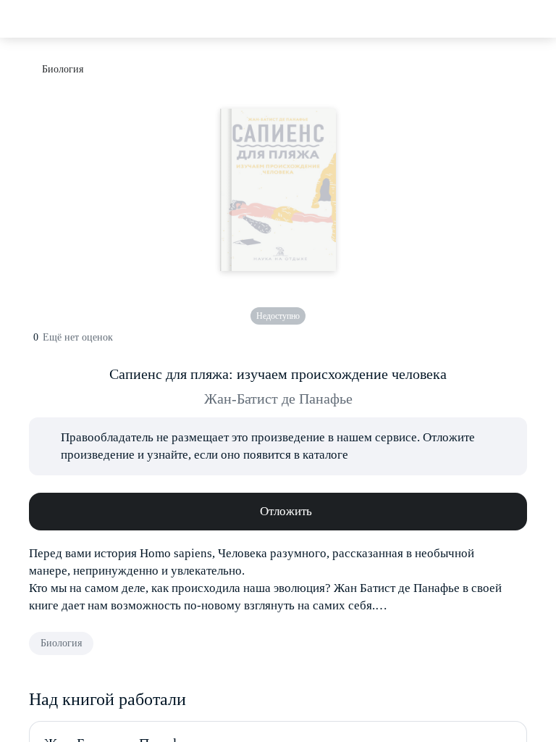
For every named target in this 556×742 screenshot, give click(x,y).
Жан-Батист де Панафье (278, 399)
